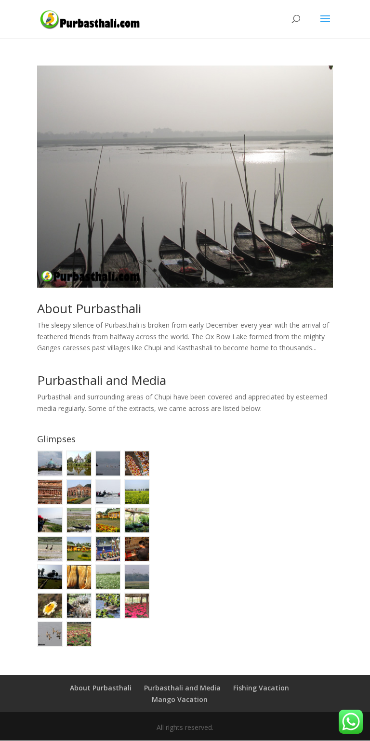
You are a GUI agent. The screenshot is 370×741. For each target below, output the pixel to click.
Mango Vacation (180, 699)
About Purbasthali (89, 308)
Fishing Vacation (261, 687)
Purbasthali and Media (101, 380)
